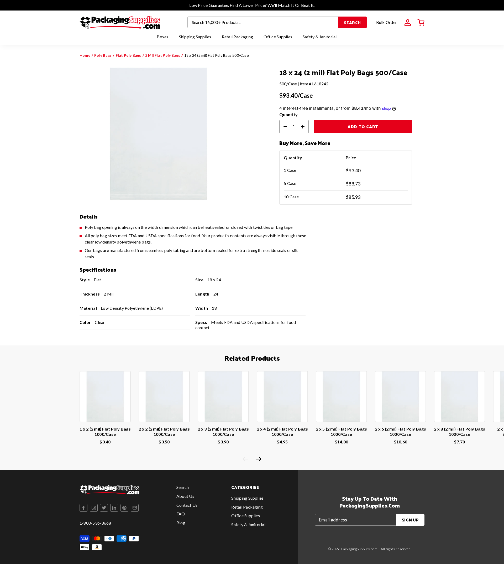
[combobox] (263, 22)
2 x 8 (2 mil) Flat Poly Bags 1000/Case (459, 431)
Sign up (410, 519)
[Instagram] (94, 508)
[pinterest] (124, 508)
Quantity (288, 114)
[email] (135, 508)
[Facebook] (83, 508)
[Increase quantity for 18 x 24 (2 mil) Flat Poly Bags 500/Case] (305, 126)
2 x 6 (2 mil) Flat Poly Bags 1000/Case (400, 431)
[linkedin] (114, 508)
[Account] (408, 22)
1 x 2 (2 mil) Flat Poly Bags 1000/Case (105, 431)
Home (85, 55)
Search (352, 22)
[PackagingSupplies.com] (120, 22)
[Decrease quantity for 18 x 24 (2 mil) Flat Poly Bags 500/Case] (283, 126)
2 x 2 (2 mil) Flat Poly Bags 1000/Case (164, 431)
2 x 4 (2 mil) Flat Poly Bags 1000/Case (282, 431)
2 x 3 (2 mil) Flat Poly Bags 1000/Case (223, 431)
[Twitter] (104, 508)
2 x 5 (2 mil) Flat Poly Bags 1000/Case (341, 431)
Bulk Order (386, 22)
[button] (421, 22)
